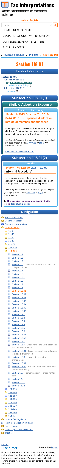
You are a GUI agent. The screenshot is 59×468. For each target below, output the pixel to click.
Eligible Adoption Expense (19, 82)
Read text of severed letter (19, 151)
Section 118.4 (18, 324)
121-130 (12, 389)
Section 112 (17, 257)
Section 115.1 (18, 274)
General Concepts (13, 220)
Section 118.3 (18, 321)
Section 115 (17, 270)
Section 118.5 (18, 328)
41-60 (11, 237)
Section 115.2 (18, 277)
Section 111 (17, 254)
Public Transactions (14, 217)
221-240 (12, 409)
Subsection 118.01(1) (14, 79)
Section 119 (17, 372)
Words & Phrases (40, 36)
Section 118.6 (18, 331)
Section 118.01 (9, 76)
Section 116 (17, 280)
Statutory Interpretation (16, 224)
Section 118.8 (18, 344)
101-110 (12, 247)
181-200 (12, 402)
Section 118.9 (18, 357)
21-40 (11, 234)
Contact (4, 444)
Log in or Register (29, 20)
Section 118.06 (19, 311)
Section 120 (17, 379)
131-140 (12, 392)
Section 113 (17, 261)
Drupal (54, 447)
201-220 (12, 405)
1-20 (10, 230)
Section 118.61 (19, 334)
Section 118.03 (19, 297)
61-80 (11, 240)
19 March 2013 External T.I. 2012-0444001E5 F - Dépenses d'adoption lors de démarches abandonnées (29, 118)
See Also (11, 91)
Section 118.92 (19, 363)
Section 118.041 (19, 304)
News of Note (22, 30)
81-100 (11, 244)
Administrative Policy (18, 85)
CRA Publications (15, 36)
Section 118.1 (18, 314)
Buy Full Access (13, 47)
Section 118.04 (19, 301)
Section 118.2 (18, 317)
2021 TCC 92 (39, 168)
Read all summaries (20, 203)
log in (41, 142)
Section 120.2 (18, 382)
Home (6, 30)
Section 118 (17, 287)
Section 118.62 (19, 338)
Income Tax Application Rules (19, 422)
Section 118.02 (19, 294)
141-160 (12, 395)
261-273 (12, 416)
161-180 (12, 399)
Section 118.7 (18, 341)
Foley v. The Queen (17, 168)
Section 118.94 (19, 366)
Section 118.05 (19, 307)
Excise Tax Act (11, 426)
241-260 (12, 412)
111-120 (33, 55)
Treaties (9, 432)
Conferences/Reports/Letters (23, 41)
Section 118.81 (19, 351)
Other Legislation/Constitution (19, 429)
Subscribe (31, 142)
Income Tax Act (14, 55)
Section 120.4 (18, 385)
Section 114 (17, 264)
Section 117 (17, 284)
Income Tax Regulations (16, 419)
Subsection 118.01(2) (14, 88)
